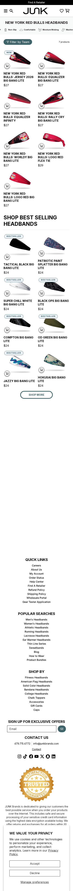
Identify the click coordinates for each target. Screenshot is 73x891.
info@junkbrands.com (46, 743)
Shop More (36, 394)
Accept (35, 863)
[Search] (11, 11)
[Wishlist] (62, 11)
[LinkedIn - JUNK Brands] (53, 756)
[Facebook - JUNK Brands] (31, 756)
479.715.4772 (22, 743)
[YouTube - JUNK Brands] (36, 756)
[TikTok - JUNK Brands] (25, 756)
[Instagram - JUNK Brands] (19, 756)
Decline (35, 873)
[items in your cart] (67, 11)
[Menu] (6, 11)
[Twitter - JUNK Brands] (42, 756)
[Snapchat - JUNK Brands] (48, 756)
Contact (36, 749)
